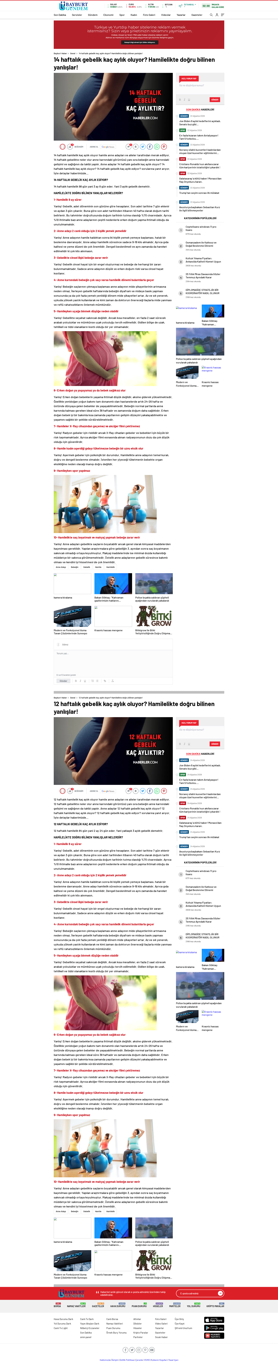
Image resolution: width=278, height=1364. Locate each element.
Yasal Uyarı (173, 1360)
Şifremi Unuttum (183, 1328)
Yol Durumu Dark (62, 1323)
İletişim (115, 1360)
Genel (72, 53)
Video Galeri (161, 1323)
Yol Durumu (193, 1305)
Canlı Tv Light (61, 1328)
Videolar (166, 14)
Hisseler (158, 1305)
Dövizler (137, 1323)
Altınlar (137, 1319)
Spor (122, 14)
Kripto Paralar (215, 1305)
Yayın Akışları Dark (89, 1323)
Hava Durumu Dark (63, 1319)
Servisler (77, 14)
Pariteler (175, 1305)
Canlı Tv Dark (87, 1319)
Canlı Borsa (112, 1319)
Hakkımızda (105, 1360)
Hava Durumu (117, 1305)
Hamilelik (110, 567)
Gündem (92, 14)
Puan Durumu (139, 1305)
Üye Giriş (179, 1319)
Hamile (98, 567)
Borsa (57, 1305)
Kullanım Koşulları (159, 1360)
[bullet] (97, 681)
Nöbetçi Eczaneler (89, 1328)
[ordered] (92, 681)
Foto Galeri (149, 14)
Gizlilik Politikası (127, 1360)
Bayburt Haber (60, 53)
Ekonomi (108, 14)
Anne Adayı (61, 567)
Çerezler (139, 1360)
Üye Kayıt (180, 1323)
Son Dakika (60, 14)
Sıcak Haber (161, 1337)
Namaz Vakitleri (76, 1305)
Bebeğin (74, 567)
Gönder (63, 680)
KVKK (147, 1360)
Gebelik (86, 567)
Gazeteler (196, 14)
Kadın (134, 14)
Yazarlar (181, 14)
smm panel (85, 1337)
